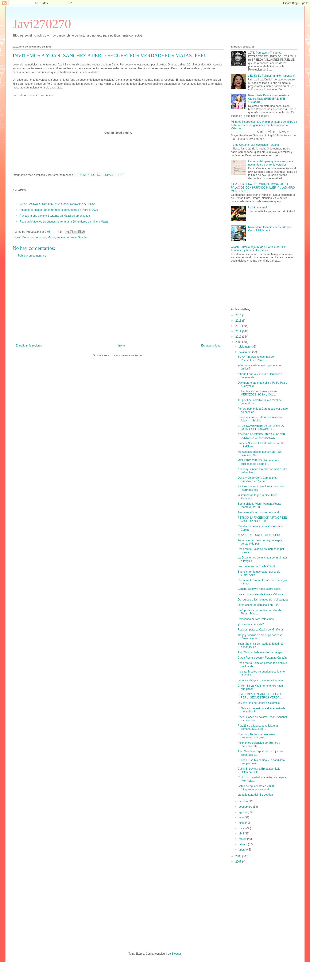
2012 (238, 325)
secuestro (63, 237)
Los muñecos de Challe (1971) (256, 566)
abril (242, 833)
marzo (243, 838)
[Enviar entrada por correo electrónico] (60, 231)
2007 (238, 861)
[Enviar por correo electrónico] (67, 232)
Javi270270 (42, 24)
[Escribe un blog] (71, 232)
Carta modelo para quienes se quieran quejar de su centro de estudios (271, 163)
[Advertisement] (118, 302)
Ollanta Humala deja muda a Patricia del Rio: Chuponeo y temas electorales (258, 248)
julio (241, 817)
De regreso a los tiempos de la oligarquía (263, 599)
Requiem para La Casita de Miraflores (261, 629)
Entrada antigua (210, 345)
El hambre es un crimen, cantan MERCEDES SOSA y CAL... (257, 393)
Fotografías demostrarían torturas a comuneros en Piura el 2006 (59, 209)
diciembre (245, 346)
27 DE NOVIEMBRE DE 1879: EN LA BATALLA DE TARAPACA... (261, 427)
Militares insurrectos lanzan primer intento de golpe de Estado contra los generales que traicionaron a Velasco (264, 125)
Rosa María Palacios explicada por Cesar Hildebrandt (269, 229)
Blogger (176, 953)
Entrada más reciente (29, 345)
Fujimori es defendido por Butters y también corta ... (259, 744)
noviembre (245, 352)
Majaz (51, 237)
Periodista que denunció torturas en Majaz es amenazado (55, 215)
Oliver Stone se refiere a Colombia (259, 702)
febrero (243, 844)
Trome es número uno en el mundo (259, 512)
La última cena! (257, 207)
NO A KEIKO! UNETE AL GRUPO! (259, 535)
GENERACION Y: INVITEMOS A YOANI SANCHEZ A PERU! (57, 203)
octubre (244, 801)
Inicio (121, 345)
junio (242, 822)
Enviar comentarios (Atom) (127, 355)
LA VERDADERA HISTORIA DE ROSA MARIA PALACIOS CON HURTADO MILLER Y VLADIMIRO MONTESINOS (263, 187)
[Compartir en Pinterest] (83, 232)
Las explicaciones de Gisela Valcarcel (261, 594)
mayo (242, 828)
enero (242, 849)
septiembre (246, 806)
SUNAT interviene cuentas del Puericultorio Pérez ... (256, 358)
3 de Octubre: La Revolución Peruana (256, 144)
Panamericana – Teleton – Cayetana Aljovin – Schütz (260, 419)
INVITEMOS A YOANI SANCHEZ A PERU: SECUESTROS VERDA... (260, 696)
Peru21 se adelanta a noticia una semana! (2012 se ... (258, 727)
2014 (238, 315)
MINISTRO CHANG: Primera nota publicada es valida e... (258, 462)
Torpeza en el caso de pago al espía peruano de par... (260, 542)
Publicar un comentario (32, 255)
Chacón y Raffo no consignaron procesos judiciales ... (257, 736)
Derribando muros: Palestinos (256, 619)
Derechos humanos (34, 237)
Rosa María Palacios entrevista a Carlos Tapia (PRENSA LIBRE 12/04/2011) (268, 98)
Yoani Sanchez (79, 237)
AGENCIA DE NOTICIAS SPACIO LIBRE (99, 175)
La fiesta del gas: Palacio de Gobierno (261, 680)
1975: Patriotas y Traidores (264, 52)
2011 (238, 331)
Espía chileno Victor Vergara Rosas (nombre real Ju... (259, 505)
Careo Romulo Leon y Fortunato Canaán (262, 657)
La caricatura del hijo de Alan (255, 794)
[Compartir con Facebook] (79, 232)
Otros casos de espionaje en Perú (258, 604)
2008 (238, 856)
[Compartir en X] (75, 232)
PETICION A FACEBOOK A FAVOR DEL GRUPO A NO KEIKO (262, 519)
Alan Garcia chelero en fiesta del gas (260, 652)
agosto (243, 812)
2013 (238, 320)
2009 (238, 342)
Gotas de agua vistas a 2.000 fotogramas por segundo (256, 787)
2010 (238, 336)
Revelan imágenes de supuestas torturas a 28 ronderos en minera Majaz (64, 221)
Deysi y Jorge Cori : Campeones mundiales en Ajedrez (257, 479)
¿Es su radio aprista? (251, 624)
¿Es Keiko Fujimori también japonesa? (271, 75)
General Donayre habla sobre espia (259, 588)
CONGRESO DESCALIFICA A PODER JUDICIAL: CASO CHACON (261, 436)
